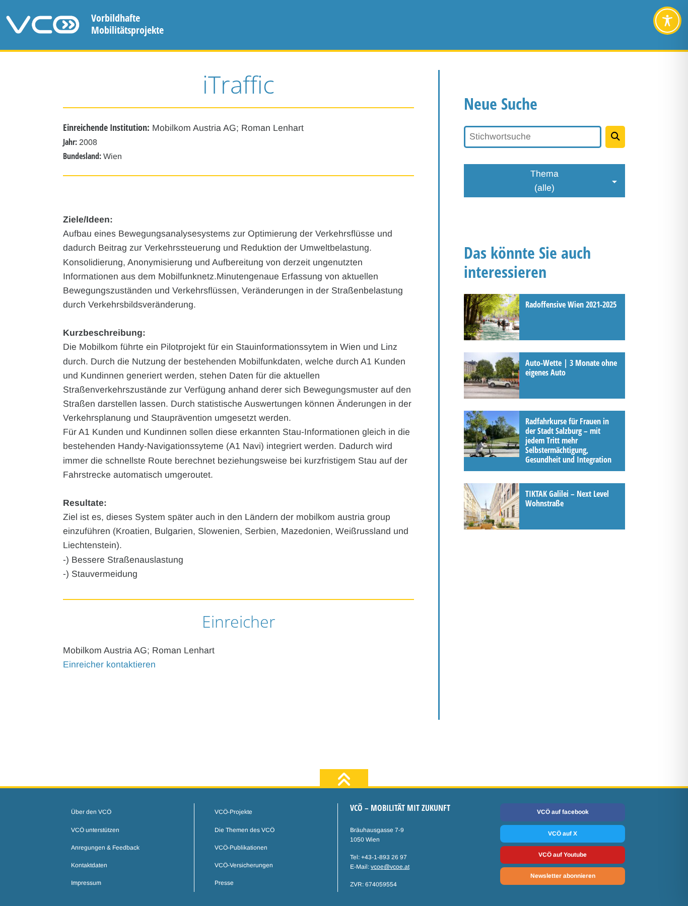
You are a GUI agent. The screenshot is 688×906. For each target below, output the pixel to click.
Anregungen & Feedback (105, 847)
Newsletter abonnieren (562, 875)
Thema (544, 181)
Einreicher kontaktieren (109, 664)
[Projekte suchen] (615, 137)
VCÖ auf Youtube (562, 854)
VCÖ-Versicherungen (244, 865)
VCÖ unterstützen (95, 830)
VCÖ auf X (562, 833)
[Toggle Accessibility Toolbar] (667, 21)
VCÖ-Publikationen (241, 847)
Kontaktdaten (89, 865)
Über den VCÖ (91, 811)
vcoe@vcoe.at (390, 866)
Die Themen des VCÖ (244, 830)
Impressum (86, 882)
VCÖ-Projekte (233, 811)
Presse (224, 882)
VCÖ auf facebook (563, 811)
